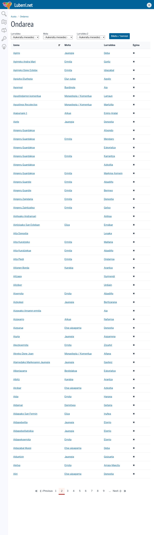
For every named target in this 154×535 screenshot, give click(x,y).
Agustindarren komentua (27, 96)
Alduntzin (18, 456)
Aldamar (18, 405)
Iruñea (107, 413)
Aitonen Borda (21, 267)
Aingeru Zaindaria (23, 199)
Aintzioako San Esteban (26, 224)
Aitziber (17, 285)
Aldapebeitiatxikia (23, 431)
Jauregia (69, 53)
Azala (13, 16)
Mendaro (109, 139)
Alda (15, 396)
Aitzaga (17, 276)
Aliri (15, 473)
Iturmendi (109, 276)
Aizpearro (18, 319)
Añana (107, 353)
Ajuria (16, 336)
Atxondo (108, 130)
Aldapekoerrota (22, 439)
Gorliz (107, 61)
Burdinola (70, 87)
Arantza (108, 267)
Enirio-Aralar (111, 113)
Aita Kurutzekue (22, 250)
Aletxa (16, 465)
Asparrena (110, 336)
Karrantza (109, 156)
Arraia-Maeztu (112, 465)
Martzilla (109, 104)
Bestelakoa (71, 370)
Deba (107, 53)
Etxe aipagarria (73, 327)
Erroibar (108, 224)
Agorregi (18, 87)
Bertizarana (110, 302)
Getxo (107, 207)
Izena (16, 45)
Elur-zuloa (70, 78)
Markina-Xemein (113, 173)
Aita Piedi (18, 259)
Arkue (68, 113)
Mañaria (108, 242)
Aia (106, 87)
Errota (68, 293)
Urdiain (108, 285)
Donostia (109, 121)
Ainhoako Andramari (24, 216)
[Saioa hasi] (4, 41)
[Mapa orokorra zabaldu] (4, 24)
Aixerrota (18, 293)
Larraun (108, 96)
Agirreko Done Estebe (25, 70)
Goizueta (109, 456)
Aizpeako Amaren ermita (27, 310)
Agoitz (107, 78)
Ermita (68, 61)
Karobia (69, 267)
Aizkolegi (18, 302)
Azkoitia (108, 164)
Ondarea (24, 16)
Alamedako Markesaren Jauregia (31, 362)
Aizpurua (18, 327)
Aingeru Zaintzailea (24, 207)
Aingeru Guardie (22, 182)
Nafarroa (109, 319)
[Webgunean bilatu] (4, 16)
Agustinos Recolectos (25, 104)
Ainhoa (108, 216)
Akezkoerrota (20, 345)
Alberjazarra (20, 370)
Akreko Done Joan (23, 353)
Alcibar (17, 388)
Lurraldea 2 (82, 33)
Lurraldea (15, 33)
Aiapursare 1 (20, 113)
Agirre (16, 53)
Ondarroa (109, 259)
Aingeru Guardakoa (24, 130)
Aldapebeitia (20, 422)
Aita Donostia (20, 233)
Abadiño (108, 182)
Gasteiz (108, 362)
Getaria (108, 405)
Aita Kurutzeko (21, 242)
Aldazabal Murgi (22, 448)
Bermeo (108, 190)
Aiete (16, 121)
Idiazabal (109, 70)
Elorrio (107, 422)
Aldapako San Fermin (25, 413)
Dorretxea (70, 405)
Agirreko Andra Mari (24, 61)
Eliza (67, 224)
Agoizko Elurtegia (23, 78)
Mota (45, 33)
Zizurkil (108, 345)
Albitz (16, 379)
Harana (108, 396)
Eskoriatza (110, 147)
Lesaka (108, 233)
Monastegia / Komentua (78, 96)
